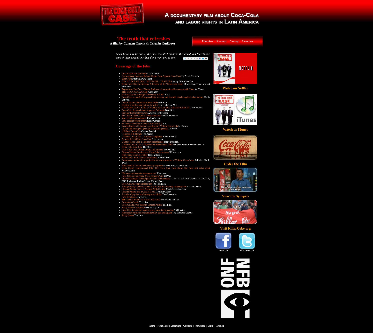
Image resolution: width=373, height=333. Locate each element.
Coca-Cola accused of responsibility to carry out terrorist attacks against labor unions (162, 97)
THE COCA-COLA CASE (134, 92)
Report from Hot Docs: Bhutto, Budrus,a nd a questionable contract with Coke (158, 89)
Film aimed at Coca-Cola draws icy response (142, 165)
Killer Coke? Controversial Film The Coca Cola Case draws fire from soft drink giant (166, 168)
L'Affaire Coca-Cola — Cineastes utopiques (142, 136)
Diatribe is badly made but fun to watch (140, 105)
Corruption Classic (130, 202)
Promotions (247, 41)
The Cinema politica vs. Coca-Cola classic (141, 199)
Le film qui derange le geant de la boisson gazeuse (145, 128)
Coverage (234, 41)
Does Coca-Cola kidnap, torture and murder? (142, 149)
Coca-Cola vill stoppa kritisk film (137, 184)
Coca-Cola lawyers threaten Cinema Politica (142, 205)
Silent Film (127, 78)
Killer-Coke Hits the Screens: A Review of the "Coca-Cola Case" (152, 84)
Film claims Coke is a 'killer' (135, 155)
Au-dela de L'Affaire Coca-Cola (136, 139)
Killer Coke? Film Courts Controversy (139, 157)
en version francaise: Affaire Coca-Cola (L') (142, 123)
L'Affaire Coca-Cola (131, 131)
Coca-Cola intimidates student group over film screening (147, 210)
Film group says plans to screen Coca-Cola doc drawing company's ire (154, 186)
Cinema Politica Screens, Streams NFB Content (144, 189)
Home (152, 326)
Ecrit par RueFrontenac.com (135, 113)
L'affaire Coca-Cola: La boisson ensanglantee (142, 142)
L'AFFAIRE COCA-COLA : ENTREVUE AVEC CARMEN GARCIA (155, 107)
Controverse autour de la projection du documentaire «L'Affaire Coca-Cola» (158, 160)
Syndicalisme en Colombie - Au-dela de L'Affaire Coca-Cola (150, 126)
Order (210, 326)
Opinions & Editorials (132, 134)
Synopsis (219, 326)
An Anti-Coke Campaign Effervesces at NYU (143, 94)
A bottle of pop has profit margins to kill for (142, 194)
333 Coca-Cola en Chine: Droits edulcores (141, 115)
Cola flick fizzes (129, 197)
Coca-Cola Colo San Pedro (134, 73)
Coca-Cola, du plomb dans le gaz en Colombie (143, 110)
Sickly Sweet (128, 215)
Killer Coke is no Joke (132, 147)
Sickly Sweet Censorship (133, 207)
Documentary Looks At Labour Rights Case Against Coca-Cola (151, 76)
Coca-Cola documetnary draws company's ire (142, 176)
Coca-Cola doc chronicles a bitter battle (140, 102)
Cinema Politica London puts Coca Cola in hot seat (145, 152)
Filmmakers (207, 41)
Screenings (221, 41)
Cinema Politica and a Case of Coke (138, 191)
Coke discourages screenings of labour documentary (146, 178)
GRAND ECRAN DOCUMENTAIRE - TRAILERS (147, 81)
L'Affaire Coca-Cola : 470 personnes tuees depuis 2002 (147, 144)
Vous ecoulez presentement (134, 118)
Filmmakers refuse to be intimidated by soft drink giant (147, 212)
